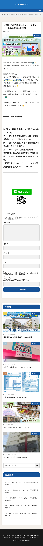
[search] (37, 465)
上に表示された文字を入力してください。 (16, 280)
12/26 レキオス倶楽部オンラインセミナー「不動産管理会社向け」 (21, 507)
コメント (7, 222)
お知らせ (36, 403)
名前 (5, 244)
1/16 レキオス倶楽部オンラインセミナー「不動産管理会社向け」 (21, 491)
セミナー (14, 14)
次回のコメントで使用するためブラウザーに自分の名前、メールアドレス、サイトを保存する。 (21, 273)
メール (6, 253)
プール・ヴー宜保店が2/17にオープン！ (17, 427)
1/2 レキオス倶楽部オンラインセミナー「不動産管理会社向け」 (21, 499)
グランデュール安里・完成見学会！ (15, 457)
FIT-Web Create (34, 538)
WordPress (25, 540)
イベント (36, 313)
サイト (5, 262)
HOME (6, 14)
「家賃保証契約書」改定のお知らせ (15, 397)
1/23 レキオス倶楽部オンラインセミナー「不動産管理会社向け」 (21, 483)
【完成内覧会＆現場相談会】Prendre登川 (17, 337)
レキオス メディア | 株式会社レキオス (27, 535)
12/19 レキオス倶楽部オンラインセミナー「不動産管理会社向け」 (21, 514)
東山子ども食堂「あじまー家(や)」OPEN (17, 367)
